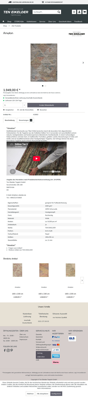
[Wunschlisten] (74, 12)
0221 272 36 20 (43, 321)
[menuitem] (47, 12)
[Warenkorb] (84, 12)
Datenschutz (24, 337)
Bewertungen (25, 120)
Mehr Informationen (44, 388)
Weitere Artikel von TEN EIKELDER (20, 250)
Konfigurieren (56, 394)
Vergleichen (9, 110)
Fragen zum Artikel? (15, 248)
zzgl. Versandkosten (9, 95)
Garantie (39, 334)
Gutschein (39, 337)
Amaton (17, 287)
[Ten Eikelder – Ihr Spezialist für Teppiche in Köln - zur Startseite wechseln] (16, 11)
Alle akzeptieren (42, 394)
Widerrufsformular (42, 350)
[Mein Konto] (79, 12)
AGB (37, 360)
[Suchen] (59, 12)
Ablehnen (30, 394)
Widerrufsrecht (41, 347)
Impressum (23, 339)
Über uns (23, 334)
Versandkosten (81, 372)
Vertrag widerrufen (41, 355)
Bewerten (43, 110)
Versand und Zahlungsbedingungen (43, 343)
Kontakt (38, 339)
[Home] (3, 21)
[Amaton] (17, 270)
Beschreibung (10, 120)
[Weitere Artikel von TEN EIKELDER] (76, 35)
